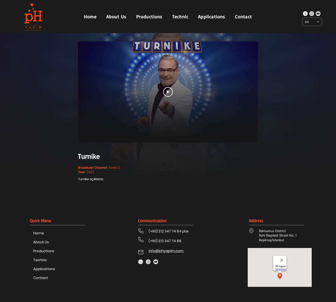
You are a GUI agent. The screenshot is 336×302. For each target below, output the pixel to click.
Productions (43, 251)
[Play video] (168, 92)
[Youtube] (318, 13)
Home (38, 233)
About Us (41, 242)
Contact (40, 277)
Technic (40, 259)
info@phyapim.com (166, 250)
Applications (44, 268)
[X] (305, 13)
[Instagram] (311, 13)
